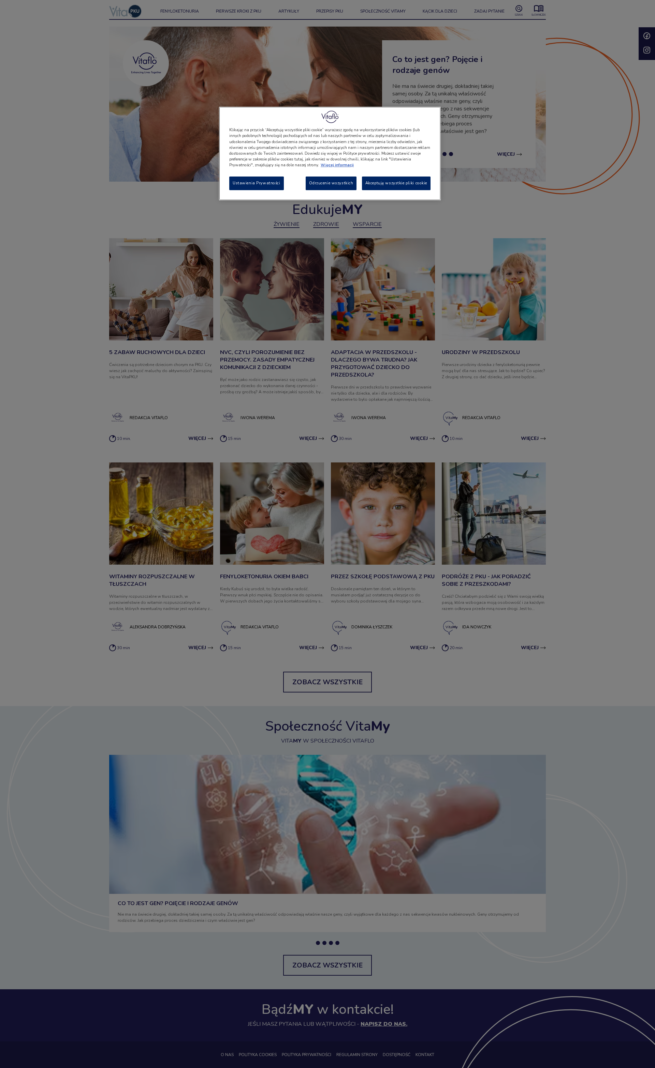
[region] (330, 153)
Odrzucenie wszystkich (331, 183)
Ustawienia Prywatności (256, 183)
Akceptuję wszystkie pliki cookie (396, 183)
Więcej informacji (337, 165)
